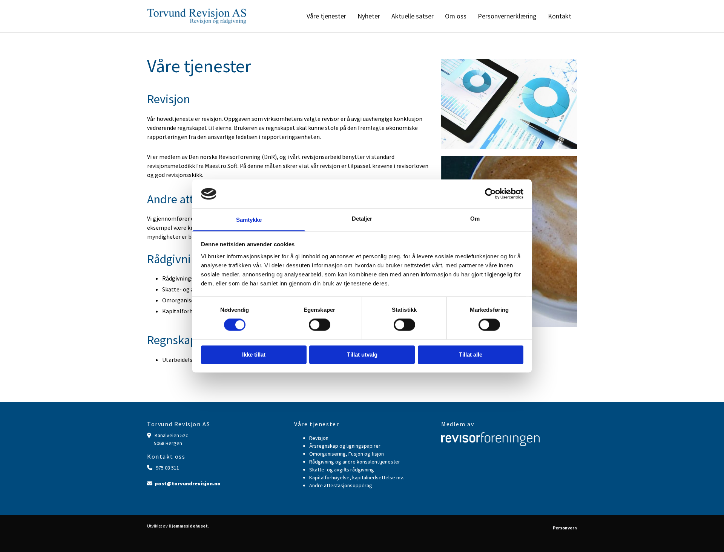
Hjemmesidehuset (188, 526)
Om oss (455, 16)
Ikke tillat (253, 354)
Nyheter (368, 16)
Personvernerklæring (507, 16)
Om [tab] (475, 218)
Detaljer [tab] (362, 218)
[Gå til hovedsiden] (196, 16)
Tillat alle (470, 354)
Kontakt (559, 16)
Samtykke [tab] (249, 220)
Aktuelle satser (412, 16)
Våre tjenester (326, 16)
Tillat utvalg (362, 354)
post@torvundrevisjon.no (188, 483)
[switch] (319, 325)
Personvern (565, 528)
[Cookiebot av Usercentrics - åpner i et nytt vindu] (490, 194)
